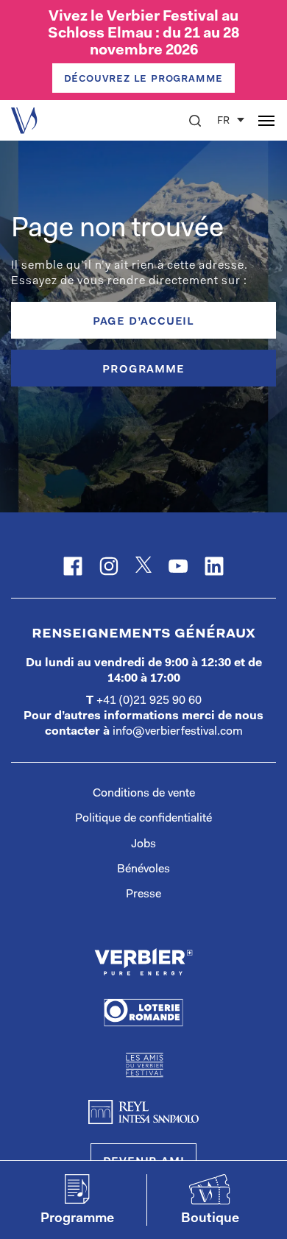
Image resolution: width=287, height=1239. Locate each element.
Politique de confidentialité (143, 819)
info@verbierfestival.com (178, 732)
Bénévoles (143, 869)
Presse (143, 894)
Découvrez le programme (144, 79)
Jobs (143, 844)
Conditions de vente (144, 793)
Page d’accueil (143, 321)
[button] (195, 120)
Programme (143, 369)
